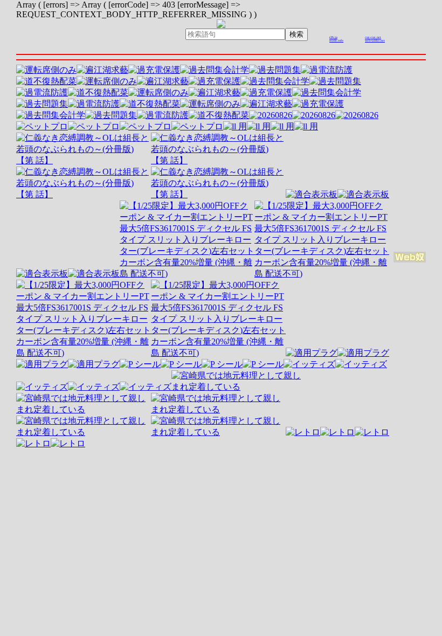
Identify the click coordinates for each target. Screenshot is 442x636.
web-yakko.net (375, 40)
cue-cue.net (373, 37)
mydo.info (336, 40)
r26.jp (333, 37)
